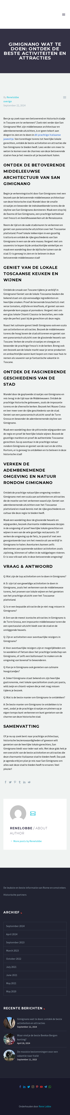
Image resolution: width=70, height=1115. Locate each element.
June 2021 (11, 975)
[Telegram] (45, 1086)
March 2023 (12, 950)
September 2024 (15, 926)
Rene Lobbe (45, 1106)
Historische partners (15, 894)
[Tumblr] (19, 782)
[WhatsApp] (50, 1086)
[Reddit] (29, 782)
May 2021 (11, 983)
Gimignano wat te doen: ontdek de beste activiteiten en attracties (39, 1021)
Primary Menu (64, 14)
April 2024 (11, 934)
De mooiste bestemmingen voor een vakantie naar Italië (37, 1053)
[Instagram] (33, 1086)
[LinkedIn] (24, 782)
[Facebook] (5, 782)
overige (7, 101)
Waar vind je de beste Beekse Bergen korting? (37, 1037)
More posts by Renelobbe (27, 841)
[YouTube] (41, 1086)
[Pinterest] (15, 782)
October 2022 (13, 958)
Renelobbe (13, 97)
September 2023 (15, 942)
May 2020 (11, 991)
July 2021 (11, 966)
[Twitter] (10, 782)
